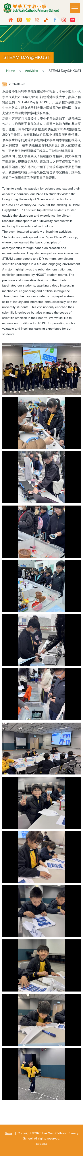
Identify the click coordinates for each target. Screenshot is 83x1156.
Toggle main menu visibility (75, 8)
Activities (31, 71)
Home (10, 71)
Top (77, 1150)
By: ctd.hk (41, 1144)
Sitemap (9, 1133)
